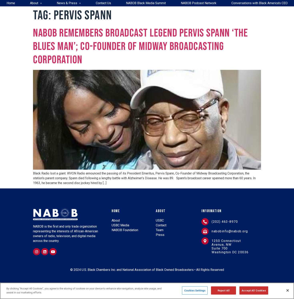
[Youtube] (53, 251)
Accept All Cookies (254, 290)
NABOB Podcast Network (198, 3)
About (34, 3)
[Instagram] (36, 251)
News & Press (67, 3)
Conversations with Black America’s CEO (259, 3)
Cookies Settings (194, 290)
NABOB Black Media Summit (146, 3)
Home (11, 3)
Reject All (224, 290)
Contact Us (103, 3)
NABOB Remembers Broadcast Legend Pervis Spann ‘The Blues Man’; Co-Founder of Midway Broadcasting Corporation (140, 47)
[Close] (287, 290)
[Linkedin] (44, 251)
